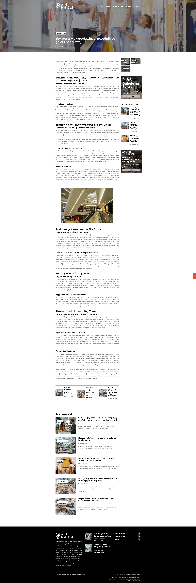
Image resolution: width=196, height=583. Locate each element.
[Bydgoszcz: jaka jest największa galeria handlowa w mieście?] (131, 161)
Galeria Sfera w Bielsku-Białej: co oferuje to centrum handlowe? (125, 577)
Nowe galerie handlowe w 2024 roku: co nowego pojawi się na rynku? (124, 576)
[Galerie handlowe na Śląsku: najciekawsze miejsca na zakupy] (131, 87)
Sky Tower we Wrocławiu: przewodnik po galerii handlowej (85, 40)
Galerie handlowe (105, 6)
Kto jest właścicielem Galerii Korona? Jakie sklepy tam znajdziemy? (112, 391)
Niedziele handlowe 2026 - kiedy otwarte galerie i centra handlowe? (96, 459)
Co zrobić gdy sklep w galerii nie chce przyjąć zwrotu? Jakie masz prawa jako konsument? (98, 419)
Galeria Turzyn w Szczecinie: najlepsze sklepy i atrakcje (127, 574)
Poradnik (128, 6)
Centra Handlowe (118, 6)
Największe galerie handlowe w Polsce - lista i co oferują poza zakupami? (90, 392)
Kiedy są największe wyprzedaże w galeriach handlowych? (68, 391)
